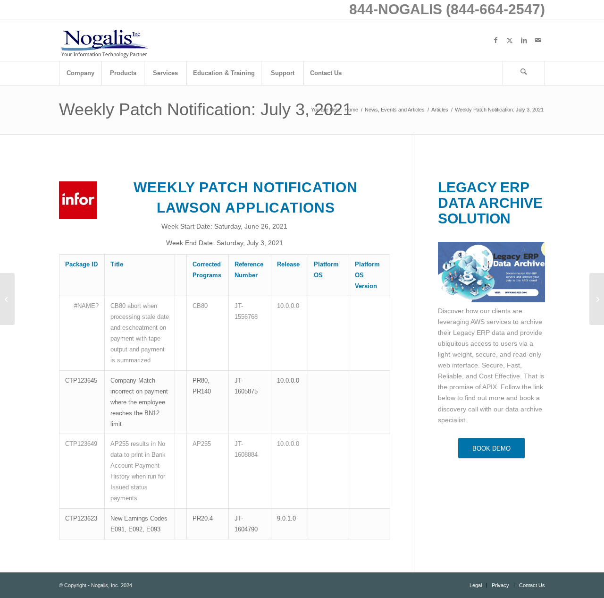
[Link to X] (510, 40)
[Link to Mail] (538, 40)
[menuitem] (80, 73)
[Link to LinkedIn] (524, 40)
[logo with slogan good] (104, 40)
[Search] (524, 73)
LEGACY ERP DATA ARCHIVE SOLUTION (490, 202)
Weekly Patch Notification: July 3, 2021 (205, 109)
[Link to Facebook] (495, 40)
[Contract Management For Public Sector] (7, 299)
